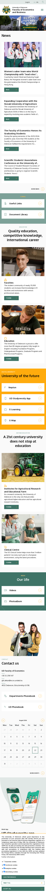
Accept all (7, 889)
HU (35, 2)
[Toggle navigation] (42, 9)
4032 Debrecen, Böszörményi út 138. (16, 685)
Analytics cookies (10, 868)
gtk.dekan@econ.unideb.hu (12, 680)
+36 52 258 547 (7, 676)
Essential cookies (10, 861)
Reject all (6, 883)
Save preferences (9, 877)
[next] (42, 720)
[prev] (3, 720)
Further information (8, 857)
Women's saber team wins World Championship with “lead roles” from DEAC (21, 74)
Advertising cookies (11, 872)
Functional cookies (11, 865)
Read (7, 89)
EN (37, 2)
